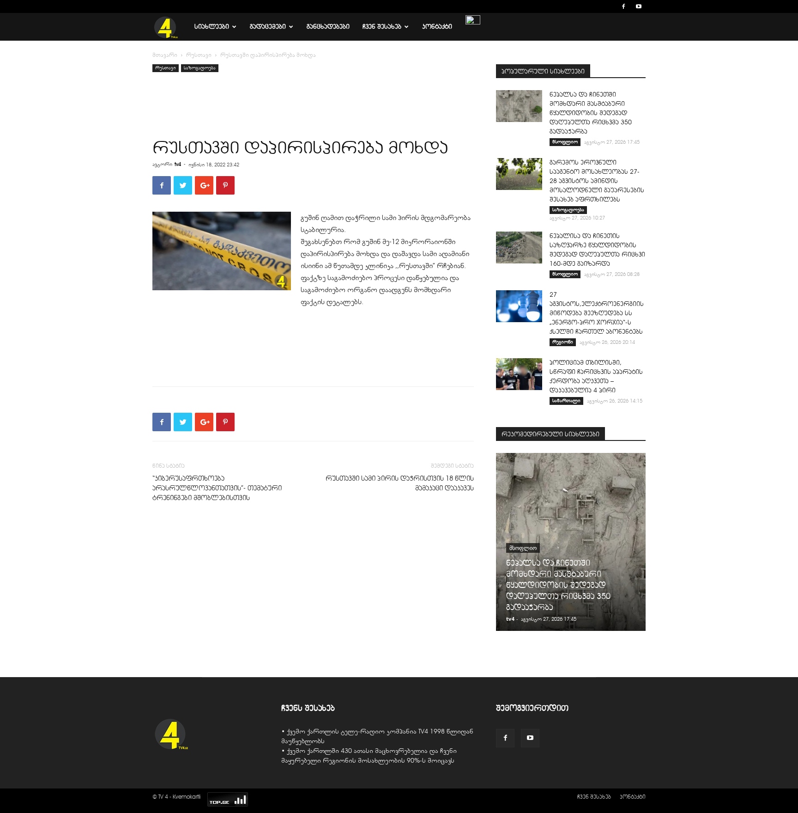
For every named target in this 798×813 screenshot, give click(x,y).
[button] (610, 6)
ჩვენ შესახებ (382, 27)
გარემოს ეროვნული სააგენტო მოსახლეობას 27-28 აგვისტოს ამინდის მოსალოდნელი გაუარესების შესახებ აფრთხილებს (597, 181)
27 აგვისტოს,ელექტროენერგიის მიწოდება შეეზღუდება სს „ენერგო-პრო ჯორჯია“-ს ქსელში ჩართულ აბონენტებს (597, 313)
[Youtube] (639, 6)
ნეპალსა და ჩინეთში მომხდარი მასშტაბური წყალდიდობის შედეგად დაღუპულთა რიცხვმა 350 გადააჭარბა (591, 113)
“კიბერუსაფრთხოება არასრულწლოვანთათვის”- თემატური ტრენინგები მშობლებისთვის (217, 488)
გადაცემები (268, 27)
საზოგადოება (200, 68)
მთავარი (164, 55)
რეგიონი (562, 342)
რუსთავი (199, 55)
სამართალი (566, 400)
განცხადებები (328, 27)
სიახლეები (211, 27)
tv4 (178, 164)
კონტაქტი (437, 27)
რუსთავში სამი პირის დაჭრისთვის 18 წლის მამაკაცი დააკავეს (400, 483)
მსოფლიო (565, 142)
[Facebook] (623, 6)
